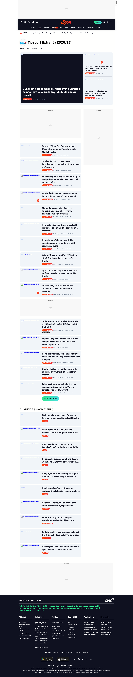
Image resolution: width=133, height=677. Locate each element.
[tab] (22, 48)
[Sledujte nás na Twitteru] (29, 22)
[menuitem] (25, 33)
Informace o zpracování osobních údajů (83, 670)
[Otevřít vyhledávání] (108, 22)
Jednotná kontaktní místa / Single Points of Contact (60, 672)
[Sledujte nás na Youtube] (37, 22)
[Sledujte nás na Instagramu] (25, 22)
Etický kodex (77, 672)
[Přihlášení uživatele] (104, 22)
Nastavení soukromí (104, 670)
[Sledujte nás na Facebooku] (21, 22)
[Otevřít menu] (111, 22)
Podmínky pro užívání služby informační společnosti (59, 670)
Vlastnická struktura (40, 672)
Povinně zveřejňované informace (89, 672)
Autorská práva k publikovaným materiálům (34, 670)
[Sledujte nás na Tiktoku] (33, 22)
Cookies (96, 670)
